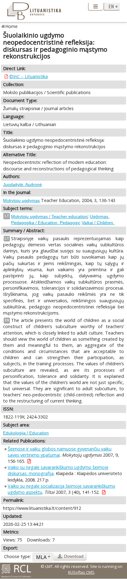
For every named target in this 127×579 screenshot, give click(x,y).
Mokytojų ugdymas (21, 200)
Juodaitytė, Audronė (22, 184)
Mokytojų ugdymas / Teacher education (49, 216)
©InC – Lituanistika (28, 76)
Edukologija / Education (26, 432)
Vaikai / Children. (98, 222)
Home (12, 26)
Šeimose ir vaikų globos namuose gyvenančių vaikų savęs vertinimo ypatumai (60, 452)
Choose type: (17, 556)
